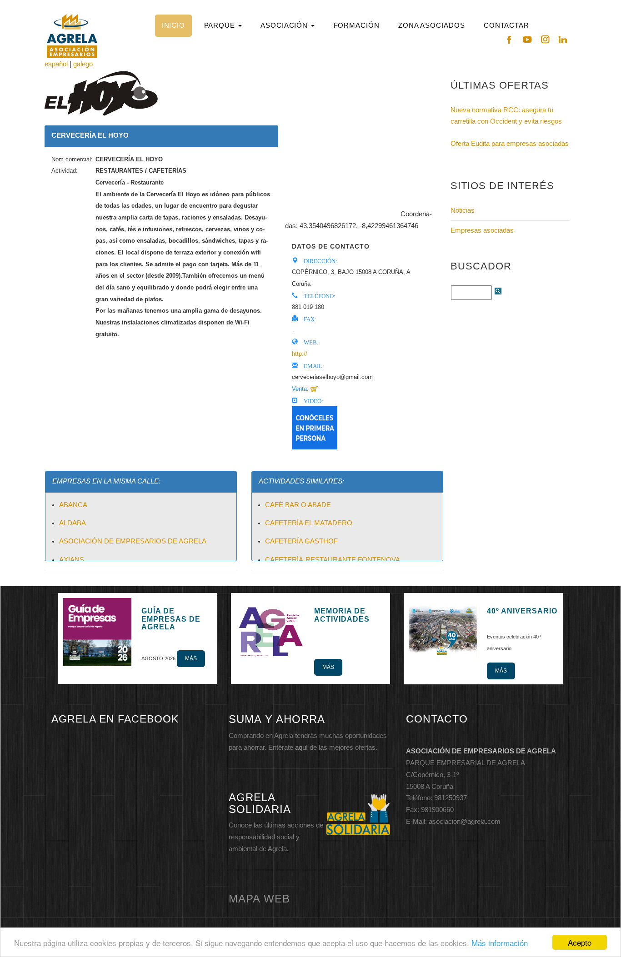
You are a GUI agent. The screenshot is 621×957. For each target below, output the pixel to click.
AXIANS (71, 559)
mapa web (259, 898)
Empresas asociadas (482, 230)
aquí (301, 747)
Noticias (463, 210)
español (56, 64)
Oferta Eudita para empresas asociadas (510, 143)
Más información (499, 942)
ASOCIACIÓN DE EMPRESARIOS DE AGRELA (132, 541)
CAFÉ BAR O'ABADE (298, 504)
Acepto (579, 942)
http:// (299, 353)
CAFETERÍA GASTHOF (301, 541)
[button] (222, 26)
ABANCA (73, 504)
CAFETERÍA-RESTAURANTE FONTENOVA (332, 559)
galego (83, 64)
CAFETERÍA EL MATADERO (308, 523)
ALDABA (72, 523)
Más (191, 658)
